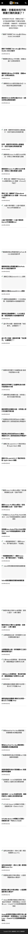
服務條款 (14, 931)
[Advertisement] (14, 116)
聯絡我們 (23, 931)
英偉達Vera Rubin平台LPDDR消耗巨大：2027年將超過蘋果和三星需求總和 (14, 531)
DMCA (18, 931)
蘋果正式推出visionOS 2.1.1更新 (13, 291)
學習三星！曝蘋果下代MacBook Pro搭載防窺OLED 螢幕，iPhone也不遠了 (14, 195)
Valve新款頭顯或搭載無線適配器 (13, 580)
